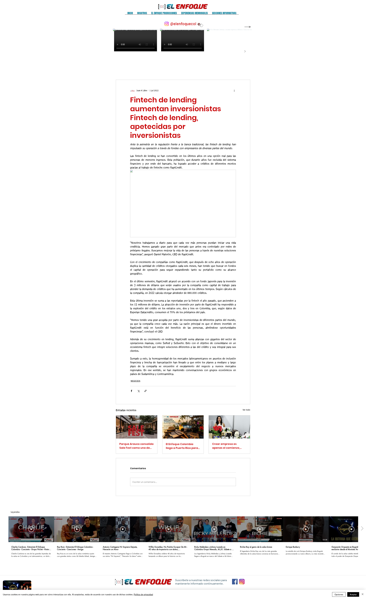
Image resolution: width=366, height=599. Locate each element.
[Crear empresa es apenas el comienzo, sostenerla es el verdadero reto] (229, 427)
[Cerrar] (362, 594)
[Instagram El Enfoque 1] (242, 581)
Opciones (339, 594)
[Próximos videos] (362, 529)
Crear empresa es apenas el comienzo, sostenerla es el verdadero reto (226, 446)
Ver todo (246, 410)
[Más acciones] (234, 90)
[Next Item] (245, 51)
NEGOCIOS (135, 381)
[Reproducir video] (31, 529)
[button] (142, 14)
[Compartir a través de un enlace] (145, 391)
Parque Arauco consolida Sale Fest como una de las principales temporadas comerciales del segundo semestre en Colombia (136, 446)
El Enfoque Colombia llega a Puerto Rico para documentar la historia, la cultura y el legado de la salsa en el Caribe (182, 446)
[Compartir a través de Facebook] (131, 391)
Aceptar (353, 594)
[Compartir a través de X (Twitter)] (138, 391)
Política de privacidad (143, 594)
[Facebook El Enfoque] (235, 581)
